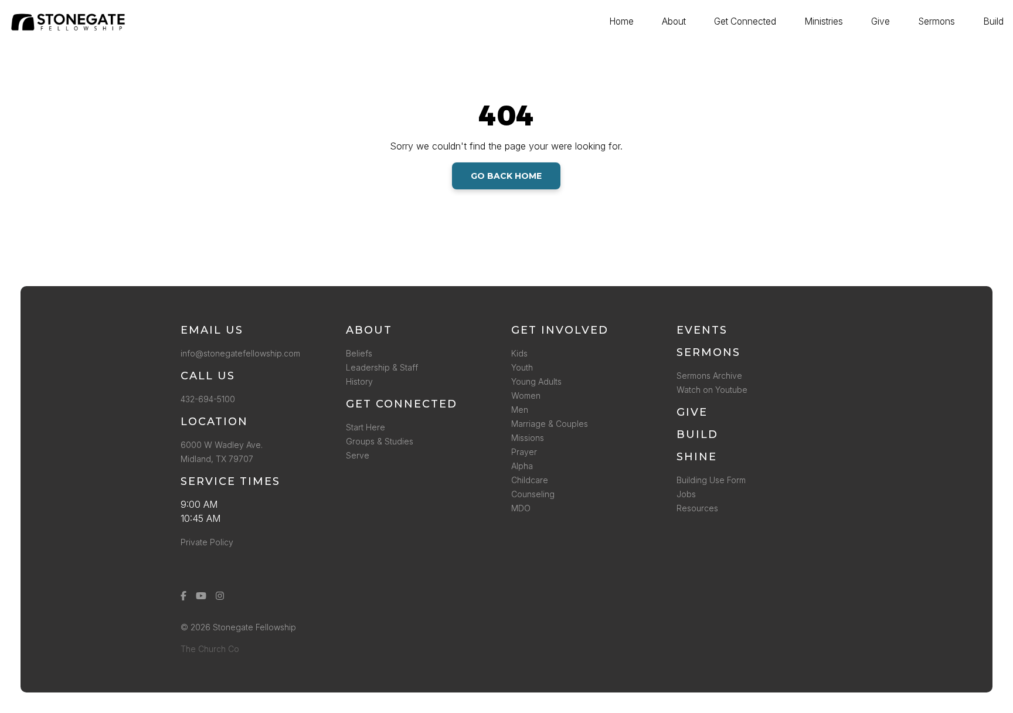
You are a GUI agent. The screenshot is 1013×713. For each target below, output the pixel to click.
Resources (697, 508)
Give (692, 412)
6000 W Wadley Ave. (222, 445)
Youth (522, 367)
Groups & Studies (379, 441)
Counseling (533, 494)
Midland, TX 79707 (217, 459)
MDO (521, 508)
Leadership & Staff (382, 367)
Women (526, 395)
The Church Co (210, 649)
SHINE (697, 456)
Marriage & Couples (549, 424)
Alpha (522, 466)
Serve (357, 455)
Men (519, 410)
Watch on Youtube (712, 390)
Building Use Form (711, 480)
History (359, 381)
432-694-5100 (210, 399)
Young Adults (536, 381)
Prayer (524, 452)
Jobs (686, 494)
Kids (519, 353)
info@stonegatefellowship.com (240, 353)
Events (702, 330)
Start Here (365, 427)
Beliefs (359, 353)
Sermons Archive (709, 376)
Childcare (529, 480)
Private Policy (207, 542)
